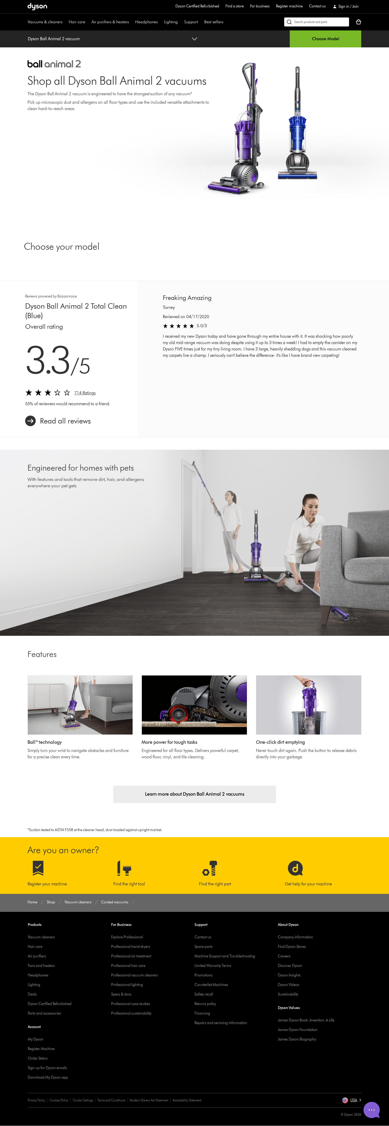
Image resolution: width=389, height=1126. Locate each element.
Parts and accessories (44, 1013)
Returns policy (205, 1004)
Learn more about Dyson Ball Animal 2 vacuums (194, 794)
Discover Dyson (290, 965)
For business (260, 6)
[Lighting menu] (180, 22)
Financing (202, 1013)
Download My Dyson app (48, 1077)
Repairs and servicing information (221, 1023)
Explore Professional (127, 937)
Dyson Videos (288, 985)
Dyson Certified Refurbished (197, 6)
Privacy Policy (36, 1100)
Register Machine (41, 1049)
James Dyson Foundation (298, 1030)
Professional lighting (127, 985)
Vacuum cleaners (41, 937)
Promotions (203, 975)
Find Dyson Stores (292, 946)
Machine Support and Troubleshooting (225, 956)
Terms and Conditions (111, 1100)
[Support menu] (200, 22)
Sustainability (288, 994)
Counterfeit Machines (211, 985)
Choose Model (325, 38)
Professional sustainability (131, 1013)
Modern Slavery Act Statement (149, 1100)
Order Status (38, 1058)
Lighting (171, 21)
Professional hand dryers (130, 946)
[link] (58, 421)
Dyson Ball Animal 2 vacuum (54, 38)
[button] (351, 1100)
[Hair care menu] (88, 22)
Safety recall (204, 994)
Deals (32, 994)
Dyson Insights (289, 975)
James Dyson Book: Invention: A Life (306, 1020)
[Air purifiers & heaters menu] (131, 22)
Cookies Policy (58, 1100)
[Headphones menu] (160, 22)
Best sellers (213, 21)
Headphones (146, 21)
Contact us (317, 6)
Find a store (234, 6)
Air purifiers (37, 956)
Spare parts (203, 946)
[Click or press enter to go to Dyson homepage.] (37, 6)
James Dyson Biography (297, 1039)
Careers (284, 956)
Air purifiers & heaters (110, 21)
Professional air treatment (131, 956)
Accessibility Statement (187, 1100)
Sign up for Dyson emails (47, 1068)
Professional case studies (130, 1004)
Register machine (289, 6)
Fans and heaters (41, 965)
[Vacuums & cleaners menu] (65, 22)
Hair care (77, 21)
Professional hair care (128, 965)
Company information (295, 937)
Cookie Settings (83, 1100)
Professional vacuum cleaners (134, 975)
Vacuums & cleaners (45, 21)
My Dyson (35, 1039)
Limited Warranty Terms (213, 965)
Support (191, 21)
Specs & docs (121, 994)
